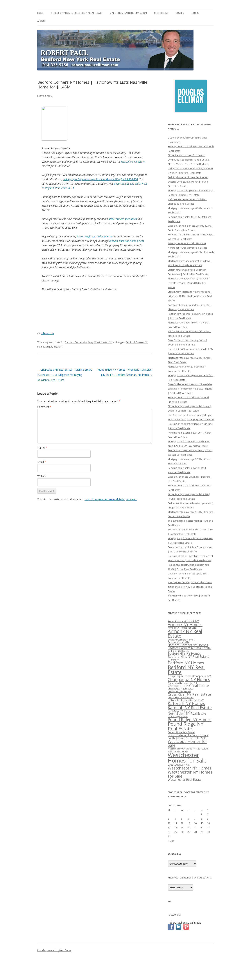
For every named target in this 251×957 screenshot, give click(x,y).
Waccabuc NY (174, 748)
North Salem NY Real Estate (187, 714)
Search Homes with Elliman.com (128, 12)
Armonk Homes (176, 621)
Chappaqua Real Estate (180, 688)
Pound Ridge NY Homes (189, 719)
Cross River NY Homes (179, 691)
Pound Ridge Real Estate (181, 732)
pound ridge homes (178, 716)
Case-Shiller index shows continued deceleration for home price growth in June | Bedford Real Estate (190, 389)
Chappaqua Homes (180, 676)
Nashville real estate (133, 161)
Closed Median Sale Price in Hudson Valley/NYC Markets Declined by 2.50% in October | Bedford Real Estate (190, 168)
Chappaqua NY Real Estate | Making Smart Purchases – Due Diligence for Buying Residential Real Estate (64, 375)
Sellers (195, 12)
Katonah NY (196, 700)
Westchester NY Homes (189, 768)
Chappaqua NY (202, 676)
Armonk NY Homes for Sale (182, 627)
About (41, 21)
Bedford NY (174, 659)
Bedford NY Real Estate (186, 670)
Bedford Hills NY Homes (184, 654)
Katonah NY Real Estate (190, 707)
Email (41, 461)
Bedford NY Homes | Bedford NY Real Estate (76, 12)
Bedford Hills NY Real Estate (188, 656)
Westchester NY (103, 342)
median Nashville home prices (126, 241)
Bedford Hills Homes (178, 650)
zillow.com (47, 333)
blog (90, 342)
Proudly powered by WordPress (54, 950)
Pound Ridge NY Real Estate (185, 726)
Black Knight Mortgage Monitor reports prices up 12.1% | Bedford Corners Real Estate (190, 296)
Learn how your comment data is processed (111, 499)
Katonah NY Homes (186, 703)
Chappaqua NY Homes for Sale (183, 683)
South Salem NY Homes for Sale (187, 738)
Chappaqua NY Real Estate (188, 685)
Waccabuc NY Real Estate (195, 748)
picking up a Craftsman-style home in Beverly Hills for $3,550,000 (100, 179)
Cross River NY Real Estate (189, 694)
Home (40, 12)
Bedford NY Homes (186, 663)
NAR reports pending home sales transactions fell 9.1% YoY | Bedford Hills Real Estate (190, 587)
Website (42, 476)
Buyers (180, 12)
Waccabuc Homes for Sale (187, 743)
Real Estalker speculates (123, 219)
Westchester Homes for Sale (187, 757)
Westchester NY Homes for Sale (190, 774)
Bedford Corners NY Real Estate (189, 648)
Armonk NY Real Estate (185, 633)
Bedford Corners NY (76, 342)
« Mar (171, 840)
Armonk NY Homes (185, 624)
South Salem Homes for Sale (188, 735)
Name (42, 447)
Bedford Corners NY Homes (188, 645)
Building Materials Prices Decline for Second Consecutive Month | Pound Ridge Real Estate (188, 182)
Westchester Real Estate (185, 779)
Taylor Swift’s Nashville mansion (95, 236)
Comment (44, 407)
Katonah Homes (178, 700)
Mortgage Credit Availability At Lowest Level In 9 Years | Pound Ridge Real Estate (188, 283)
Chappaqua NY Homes (189, 679)
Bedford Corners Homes (181, 639)
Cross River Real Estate (180, 697)
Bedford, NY (161, 12)
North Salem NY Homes (179, 710)
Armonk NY (192, 621)
